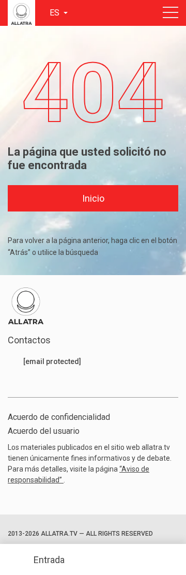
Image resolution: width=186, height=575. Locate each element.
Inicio (93, 198)
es (55, 13)
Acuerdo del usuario (44, 431)
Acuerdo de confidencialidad (59, 417)
